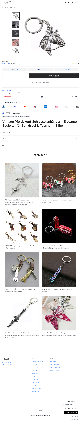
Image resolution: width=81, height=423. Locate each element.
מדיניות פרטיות (73, 419)
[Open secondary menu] (76, 2)
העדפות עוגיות (74, 416)
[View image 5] (16, 51)
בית (3, 7)
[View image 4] (16, 42)
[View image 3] (16, 33)
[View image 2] (16, 25)
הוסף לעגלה (54, 76)
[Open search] (65, 2)
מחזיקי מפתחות (11, 7)
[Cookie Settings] (40, 410)
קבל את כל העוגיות (71, 412)
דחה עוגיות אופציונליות (70, 408)
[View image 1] (16, 16)
